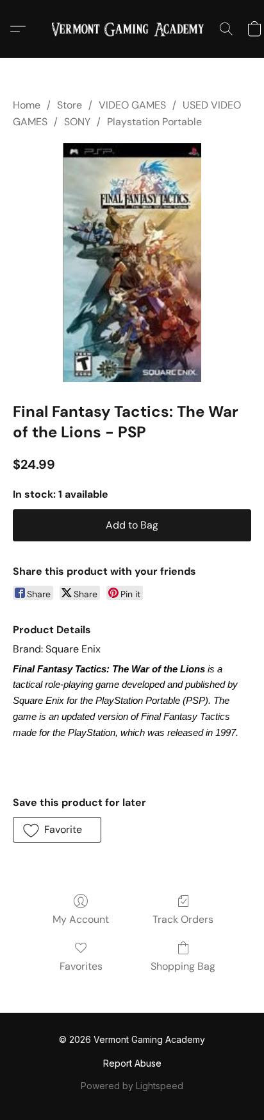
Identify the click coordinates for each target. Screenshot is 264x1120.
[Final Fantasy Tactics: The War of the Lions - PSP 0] (132, 262)
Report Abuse (132, 1063)
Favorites (81, 966)
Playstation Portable (154, 121)
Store (69, 105)
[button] (132, 29)
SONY (77, 121)
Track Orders (183, 919)
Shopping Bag (183, 966)
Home (26, 105)
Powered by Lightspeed (132, 1085)
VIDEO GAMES (132, 105)
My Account (81, 919)
